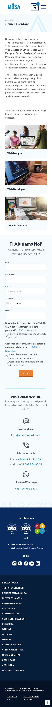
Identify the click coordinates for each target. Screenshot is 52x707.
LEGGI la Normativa (27, 330)
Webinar (6, 629)
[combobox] (8, 303)
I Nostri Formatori (12, 598)
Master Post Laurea (13, 670)
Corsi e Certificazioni (13, 619)
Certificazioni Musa (12, 650)
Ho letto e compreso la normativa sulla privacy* (27, 336)
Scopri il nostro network (31, 698)
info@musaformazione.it (26, 435)
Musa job (7, 634)
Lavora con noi (12, 698)
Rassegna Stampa (11, 644)
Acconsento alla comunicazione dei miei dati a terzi (25, 363)
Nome (8, 262)
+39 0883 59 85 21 (30, 464)
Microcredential (11, 655)
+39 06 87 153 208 (29, 459)
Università (7, 624)
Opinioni (6, 639)
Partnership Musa (12, 603)
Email (8, 310)
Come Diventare (10, 613)
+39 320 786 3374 (26, 488)
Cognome (10, 274)
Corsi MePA (8, 665)
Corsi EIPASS (8, 660)
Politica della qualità (14, 593)
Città (8, 286)
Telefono (10, 298)
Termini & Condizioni (13, 588)
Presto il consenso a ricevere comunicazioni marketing (22, 356)
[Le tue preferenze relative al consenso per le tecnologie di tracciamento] (47, 702)
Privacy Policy (10, 583)
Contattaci (8, 608)
